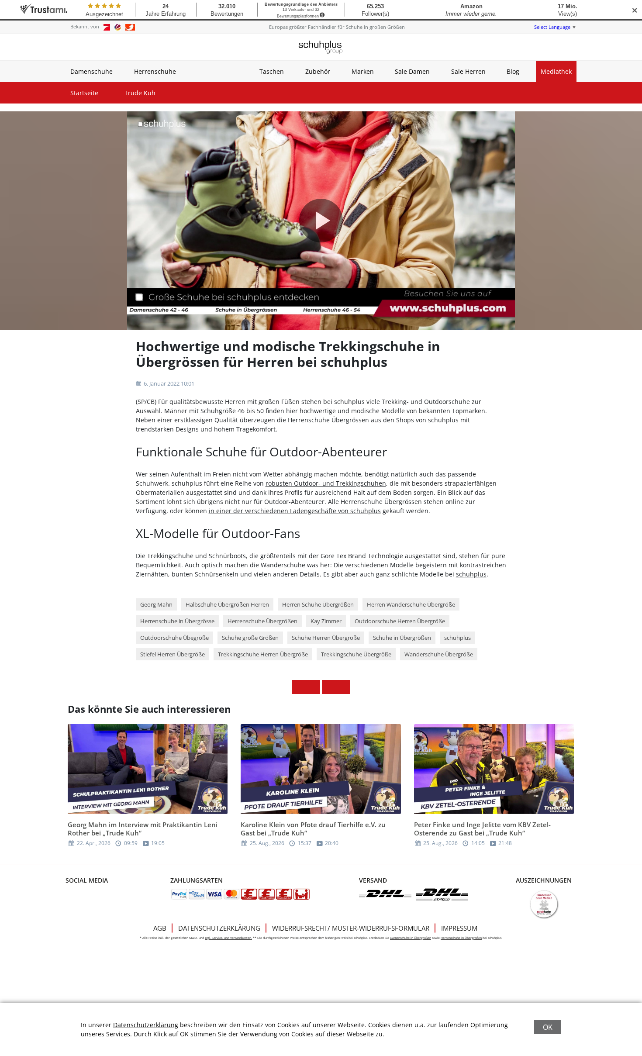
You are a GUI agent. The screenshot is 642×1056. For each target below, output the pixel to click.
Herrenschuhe (155, 71)
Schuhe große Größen (250, 638)
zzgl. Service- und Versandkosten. (228, 938)
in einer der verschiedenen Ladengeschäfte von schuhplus (295, 511)
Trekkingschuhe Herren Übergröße (263, 654)
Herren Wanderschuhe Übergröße (411, 604)
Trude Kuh (139, 93)
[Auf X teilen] (313, 687)
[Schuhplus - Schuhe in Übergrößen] (321, 47)
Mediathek (556, 71)
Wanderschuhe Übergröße (438, 654)
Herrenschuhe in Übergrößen (461, 938)
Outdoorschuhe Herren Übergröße (400, 621)
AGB (159, 928)
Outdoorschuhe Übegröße (174, 638)
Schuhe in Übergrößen (402, 638)
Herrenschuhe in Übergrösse (177, 621)
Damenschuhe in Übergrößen (410, 938)
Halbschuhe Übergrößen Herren (227, 604)
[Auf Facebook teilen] (299, 687)
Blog (513, 71)
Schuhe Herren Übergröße (326, 638)
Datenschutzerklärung (219, 928)
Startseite (84, 93)
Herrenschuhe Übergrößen (262, 621)
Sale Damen (412, 71)
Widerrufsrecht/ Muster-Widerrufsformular (350, 928)
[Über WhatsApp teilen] (329, 687)
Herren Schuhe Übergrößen (318, 604)
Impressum (459, 928)
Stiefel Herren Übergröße (172, 654)
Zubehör (317, 71)
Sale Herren (468, 71)
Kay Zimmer (326, 621)
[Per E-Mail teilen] (343, 687)
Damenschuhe (91, 71)
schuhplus (471, 574)
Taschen (271, 71)
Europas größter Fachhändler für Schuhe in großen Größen (337, 27)
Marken (363, 71)
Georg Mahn (156, 604)
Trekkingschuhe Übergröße (356, 654)
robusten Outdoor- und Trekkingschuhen (326, 483)
